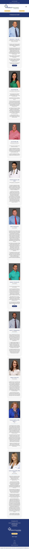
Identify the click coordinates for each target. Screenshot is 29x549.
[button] (14, 65)
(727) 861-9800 (15, 1)
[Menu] (26, 6)
